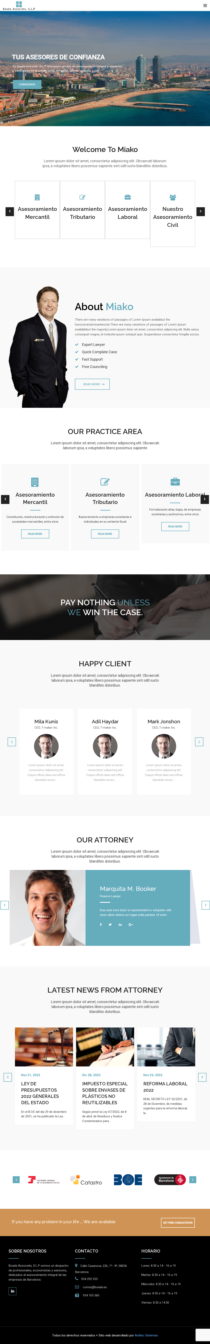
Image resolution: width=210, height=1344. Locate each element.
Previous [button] (16, 1179)
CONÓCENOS (27, 84)
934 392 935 (89, 1279)
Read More (91, 384)
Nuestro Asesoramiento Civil (172, 217)
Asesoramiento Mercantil (35, 498)
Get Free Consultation (178, 1222)
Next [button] (192, 1179)
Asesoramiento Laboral (175, 495)
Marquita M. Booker (128, 888)
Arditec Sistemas (146, 1335)
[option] (44, 1180)
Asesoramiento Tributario (105, 498)
